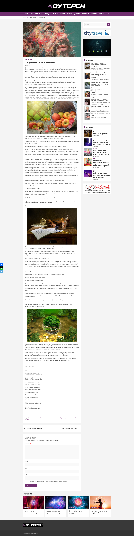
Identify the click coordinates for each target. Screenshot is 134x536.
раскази (27, 419)
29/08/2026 (96, 135)
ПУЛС (26, 14)
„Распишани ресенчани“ (34, 418)
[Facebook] (1, 264)
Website (27, 475)
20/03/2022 (28, 65)
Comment (28, 443)
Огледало (47, 14)
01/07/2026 (49, 515)
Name (27, 461)
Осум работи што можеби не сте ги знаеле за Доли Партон (101, 152)
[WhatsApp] (1, 269)
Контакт (101, 14)
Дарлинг (77, 14)
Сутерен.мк (35, 533)
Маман (55, 14)
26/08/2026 (96, 167)
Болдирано (38, 14)
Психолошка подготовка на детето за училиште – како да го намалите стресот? (101, 163)
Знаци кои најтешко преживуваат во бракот (54, 512)
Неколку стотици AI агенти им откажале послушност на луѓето (101, 142)
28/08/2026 (96, 146)
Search (108, 24)
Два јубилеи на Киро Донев (69, 428)
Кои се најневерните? (76, 511)
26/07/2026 (27, 515)
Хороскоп (85, 14)
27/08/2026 (96, 156)
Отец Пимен (75, 418)
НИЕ (31, 14)
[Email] (1, 271)
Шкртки (94, 14)
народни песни (68, 418)
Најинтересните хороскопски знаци (31, 512)
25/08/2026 (96, 179)
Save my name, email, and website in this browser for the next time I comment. (47, 481)
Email (26, 468)
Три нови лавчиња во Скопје (34, 428)
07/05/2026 (72, 513)
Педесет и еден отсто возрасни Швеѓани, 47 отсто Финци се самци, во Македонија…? (101, 174)
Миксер (62, 14)
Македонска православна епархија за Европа (52, 418)
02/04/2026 (94, 515)
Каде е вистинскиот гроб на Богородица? (100, 133)
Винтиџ (69, 14)
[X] (1, 267)
